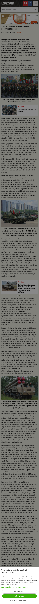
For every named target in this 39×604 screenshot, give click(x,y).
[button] (19, 587)
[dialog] (19, 585)
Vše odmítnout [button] (19, 591)
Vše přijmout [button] (19, 596)
